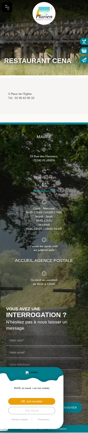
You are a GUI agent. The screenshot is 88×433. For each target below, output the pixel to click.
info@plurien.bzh (44, 191)
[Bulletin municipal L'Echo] (84, 50)
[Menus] (84, 41)
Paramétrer (43, 419)
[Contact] (84, 59)
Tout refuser (32, 410)
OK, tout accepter (31, 401)
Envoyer (69, 407)
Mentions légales (20, 419)
